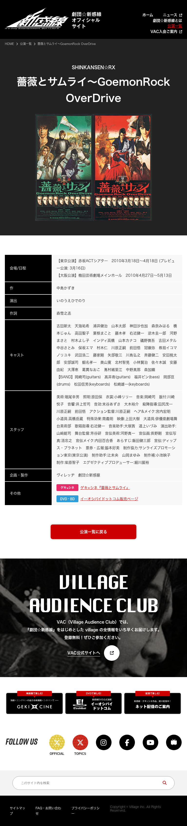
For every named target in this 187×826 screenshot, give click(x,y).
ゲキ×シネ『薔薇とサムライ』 (105, 488)
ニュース (170, 15)
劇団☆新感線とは (167, 20)
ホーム (147, 15)
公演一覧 (175, 26)
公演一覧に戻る (93, 532)
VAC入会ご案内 (163, 31)
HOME (9, 43)
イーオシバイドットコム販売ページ (109, 499)
